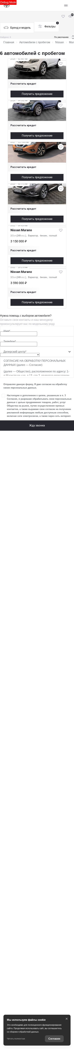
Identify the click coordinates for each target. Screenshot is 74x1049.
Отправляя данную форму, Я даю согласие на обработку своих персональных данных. (35, 386)
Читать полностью (16, 1039)
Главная (8, 42)
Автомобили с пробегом (34, 42)
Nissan (59, 42)
